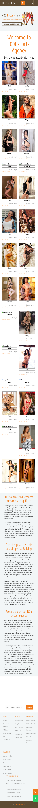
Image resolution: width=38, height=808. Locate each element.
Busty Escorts (19, 727)
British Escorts (30, 720)
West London (7, 770)
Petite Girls (18, 731)
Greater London (7, 773)
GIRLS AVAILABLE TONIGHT (11, 24)
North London (7, 759)
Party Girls (18, 724)
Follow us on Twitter (13, 792)
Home (5, 720)
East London (7, 766)
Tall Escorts (18, 734)
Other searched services (13, 780)
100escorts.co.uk (20, 804)
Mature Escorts (30, 724)
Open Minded (19, 720)
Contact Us (6, 739)
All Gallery (6, 730)
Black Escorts (30, 737)
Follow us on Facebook (14, 789)
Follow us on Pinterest (14, 796)
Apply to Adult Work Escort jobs (15, 784)
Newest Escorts (31, 733)
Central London (7, 756)
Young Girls (18, 737)
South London (7, 763)
